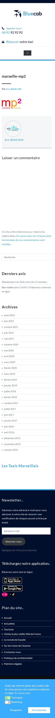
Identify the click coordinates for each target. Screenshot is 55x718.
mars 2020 (9, 362)
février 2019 (10, 379)
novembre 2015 (12, 444)
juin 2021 (9, 332)
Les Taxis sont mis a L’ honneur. (31, 281)
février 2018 (10, 397)
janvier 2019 (10, 385)
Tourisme (9, 629)
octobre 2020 (11, 344)
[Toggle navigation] (27, 53)
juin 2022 (9, 320)
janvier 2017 (10, 420)
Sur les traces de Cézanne (17, 645)
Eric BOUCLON (13, 89)
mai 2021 (9, 338)
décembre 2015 (12, 438)
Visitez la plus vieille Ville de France (22, 633)
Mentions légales (13, 663)
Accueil (8, 617)
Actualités (9, 623)
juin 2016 (9, 426)
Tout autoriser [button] (39, 710)
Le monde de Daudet (15, 639)
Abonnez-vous (13, 541)
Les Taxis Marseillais (20, 466)
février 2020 (10, 367)
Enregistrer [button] (16, 710)
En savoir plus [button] (22, 693)
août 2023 (9, 315)
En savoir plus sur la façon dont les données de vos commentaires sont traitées (26, 239)
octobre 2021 (11, 326)
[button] (8, 697)
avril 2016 (9, 432)
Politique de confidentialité (18, 657)
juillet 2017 (10, 408)
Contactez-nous (12, 652)
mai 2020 (9, 350)
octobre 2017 (11, 403)
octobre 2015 (11, 449)
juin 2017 (9, 414)
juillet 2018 (10, 391)
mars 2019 (9, 373)
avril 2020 (9, 356)
